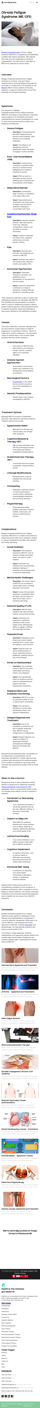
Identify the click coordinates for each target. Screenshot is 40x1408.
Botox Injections (6, 1323)
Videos (3, 1355)
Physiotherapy (5, 1305)
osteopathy (29, 925)
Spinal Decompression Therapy (10, 1337)
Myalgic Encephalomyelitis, (11, 52)
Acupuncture (5, 1317)
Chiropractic (5, 1311)
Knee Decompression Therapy (10, 1334)
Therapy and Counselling (9, 1346)
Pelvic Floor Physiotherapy (9, 1340)
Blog (2, 1364)
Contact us (4, 1361)
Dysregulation (17, 382)
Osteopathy (5, 1308)
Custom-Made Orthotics (8, 1343)
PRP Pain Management (8, 1326)
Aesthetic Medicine (7, 1320)
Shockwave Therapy (7, 1331)
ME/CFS (4, 88)
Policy (3, 1367)
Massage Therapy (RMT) (9, 1314)
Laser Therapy (5, 1328)
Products (4, 1352)
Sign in (31, 2)
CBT (14, 445)
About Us (4, 1358)
